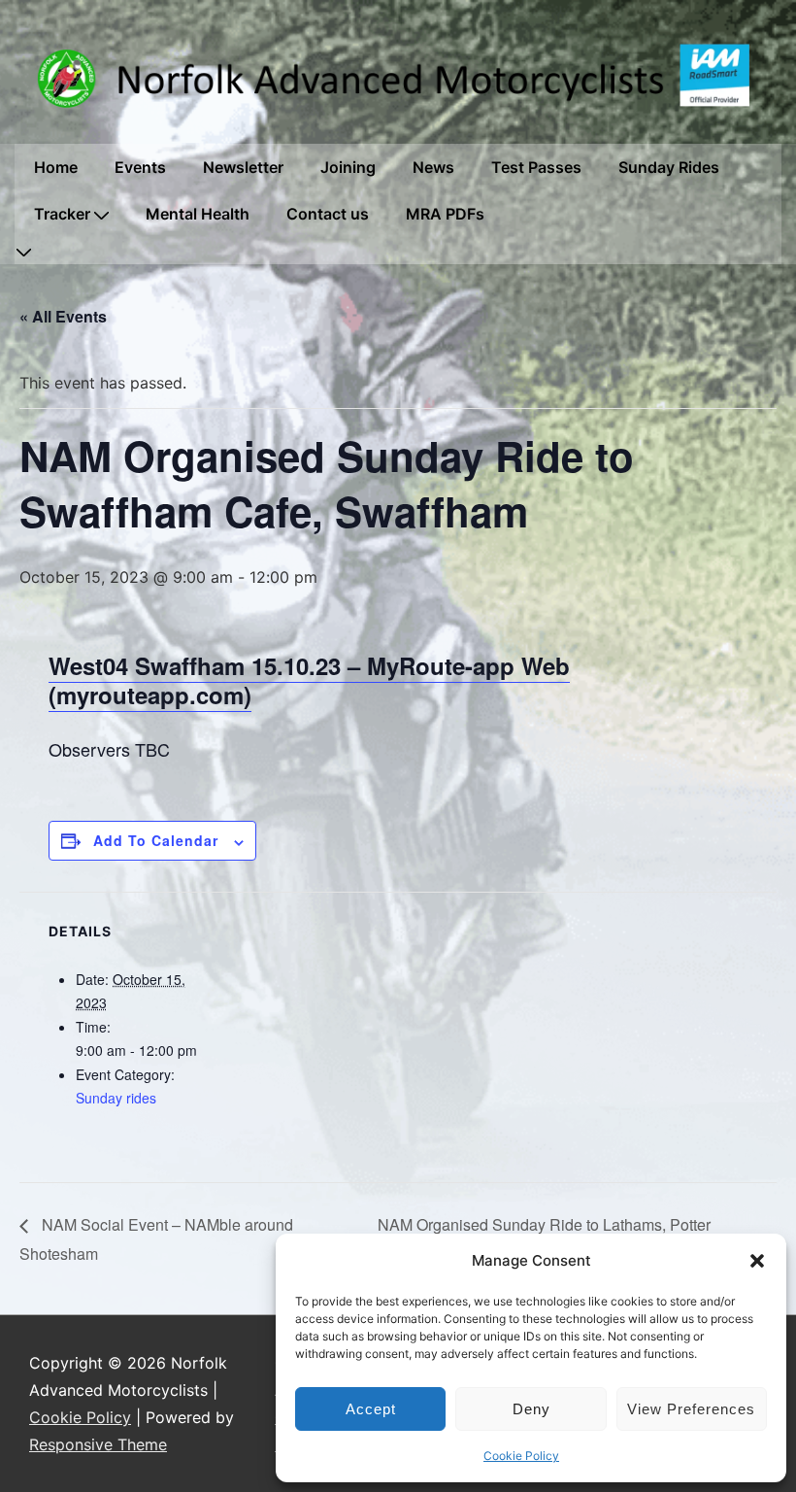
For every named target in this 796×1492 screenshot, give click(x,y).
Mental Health (197, 213)
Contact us (327, 213)
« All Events (63, 316)
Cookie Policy (521, 1455)
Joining (348, 167)
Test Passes (536, 167)
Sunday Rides (668, 167)
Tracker (62, 213)
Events (140, 167)
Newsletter (243, 167)
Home (56, 167)
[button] (757, 1261)
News (433, 167)
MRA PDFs (445, 213)
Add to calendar (155, 840)
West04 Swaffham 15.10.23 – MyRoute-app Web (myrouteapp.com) (309, 680)
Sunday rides (116, 1097)
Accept (371, 1409)
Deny (531, 1409)
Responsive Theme (98, 1444)
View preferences (691, 1409)
